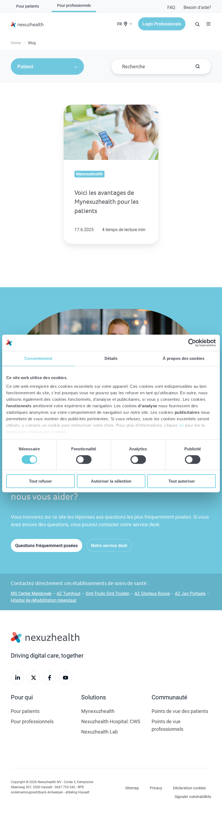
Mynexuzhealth (98, 711)
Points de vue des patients (180, 711)
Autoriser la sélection (111, 481)
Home (16, 42)
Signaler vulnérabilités (193, 796)
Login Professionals (161, 24)
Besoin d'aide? (197, 7)
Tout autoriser (181, 481)
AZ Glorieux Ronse (152, 593)
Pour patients (25, 711)
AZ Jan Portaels (190, 593)
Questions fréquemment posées (46, 545)
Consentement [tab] (38, 358)
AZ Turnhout (68, 593)
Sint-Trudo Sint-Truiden (107, 593)
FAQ (171, 7)
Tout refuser (40, 481)
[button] (208, 24)
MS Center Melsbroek (31, 593)
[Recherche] (197, 66)
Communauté (169, 697)
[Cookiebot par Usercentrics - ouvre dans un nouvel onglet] (192, 343)
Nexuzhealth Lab (99, 731)
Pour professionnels (32, 721)
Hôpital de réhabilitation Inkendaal (43, 600)
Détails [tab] (111, 358)
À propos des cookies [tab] (183, 358)
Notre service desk (109, 545)
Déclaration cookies (189, 787)
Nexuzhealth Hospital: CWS (110, 721)
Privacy (156, 787)
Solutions (93, 697)
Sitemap (132, 787)
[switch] (84, 459)
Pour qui (22, 697)
